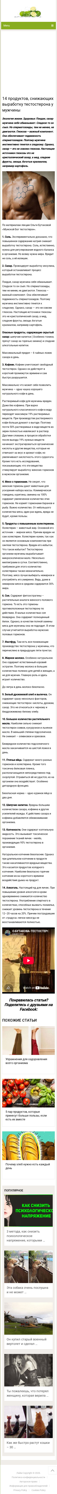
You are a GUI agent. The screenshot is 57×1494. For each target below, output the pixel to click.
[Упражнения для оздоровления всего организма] (28, 1040)
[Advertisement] (28, 65)
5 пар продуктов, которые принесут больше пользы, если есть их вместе (26, 1115)
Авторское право (28, 1481)
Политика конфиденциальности (28, 1477)
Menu (6, 25)
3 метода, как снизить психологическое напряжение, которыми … (26, 1236)
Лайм (19, 1473)
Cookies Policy (39, 1490)
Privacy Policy (20, 1490)
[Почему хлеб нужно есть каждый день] (28, 1145)
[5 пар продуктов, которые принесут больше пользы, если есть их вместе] (28, 1093)
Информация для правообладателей (29, 1486)
